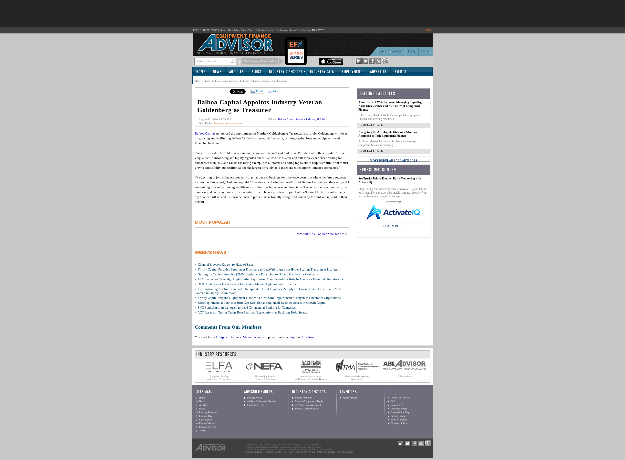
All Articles (406, 160)
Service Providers (303, 397)
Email (259, 91)
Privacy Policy (398, 416)
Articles (236, 72)
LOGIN (428, 30)
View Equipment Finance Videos (260, 61)
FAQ (393, 401)
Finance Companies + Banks (309, 401)
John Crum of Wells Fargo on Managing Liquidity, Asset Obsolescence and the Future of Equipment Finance (390, 106)
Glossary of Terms (399, 423)
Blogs (256, 72)
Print (275, 91)
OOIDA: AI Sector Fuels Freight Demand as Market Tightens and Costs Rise (247, 284)
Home (200, 72)
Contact (425, 51)
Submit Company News (307, 408)
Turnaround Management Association (357, 377)
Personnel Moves (305, 119)
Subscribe (206, 80)
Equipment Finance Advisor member (240, 337)
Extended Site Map (400, 412)
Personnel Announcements (228, 123)
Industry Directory (285, 72)
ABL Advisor (404, 376)
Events (400, 72)
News (217, 72)
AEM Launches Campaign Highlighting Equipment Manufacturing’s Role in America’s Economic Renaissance (271, 279)
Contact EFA (397, 405)
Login (293, 337)
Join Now (308, 337)
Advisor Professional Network (262, 401)
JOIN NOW (317, 30)
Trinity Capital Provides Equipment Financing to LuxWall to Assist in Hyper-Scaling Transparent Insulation (269, 269)
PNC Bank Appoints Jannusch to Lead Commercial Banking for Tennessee (247, 307)
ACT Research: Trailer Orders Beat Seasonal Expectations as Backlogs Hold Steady (252, 312)
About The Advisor (391, 51)
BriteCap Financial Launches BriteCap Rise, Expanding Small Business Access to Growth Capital (262, 302)
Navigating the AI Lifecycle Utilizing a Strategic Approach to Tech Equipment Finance (387, 133)
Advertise (378, 72)
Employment (352, 72)
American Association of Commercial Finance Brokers (311, 377)
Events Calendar (207, 423)
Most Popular (381, 160)
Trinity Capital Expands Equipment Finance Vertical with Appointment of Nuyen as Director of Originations (269, 298)
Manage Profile (254, 397)
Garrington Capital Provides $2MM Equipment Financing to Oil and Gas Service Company (258, 274)
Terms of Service (399, 419)
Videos (202, 430)
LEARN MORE (393, 226)
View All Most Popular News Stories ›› (322, 234)
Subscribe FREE (255, 405)
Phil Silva (322, 119)
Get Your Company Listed (308, 405)
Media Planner (350, 397)
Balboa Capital (286, 119)
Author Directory (399, 408)
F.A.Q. (412, 51)
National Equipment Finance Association (265, 377)
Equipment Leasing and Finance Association (219, 377)
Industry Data (322, 72)
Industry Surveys (207, 427)
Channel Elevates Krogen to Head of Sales (225, 264)
